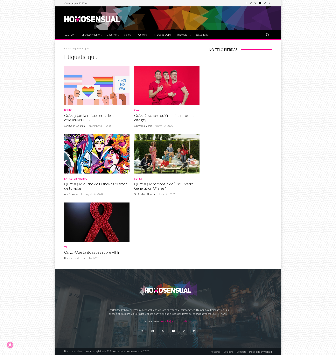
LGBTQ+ (69, 110)
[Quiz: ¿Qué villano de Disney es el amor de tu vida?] (97, 154)
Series (138, 178)
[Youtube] (260, 3)
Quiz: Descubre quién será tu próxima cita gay (164, 117)
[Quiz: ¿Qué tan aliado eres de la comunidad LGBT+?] (97, 85)
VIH (66, 247)
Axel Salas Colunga (74, 125)
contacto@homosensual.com (175, 321)
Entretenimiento (76, 178)
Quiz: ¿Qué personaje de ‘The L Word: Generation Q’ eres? (164, 186)
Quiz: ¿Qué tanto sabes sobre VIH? (91, 252)
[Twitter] (255, 3)
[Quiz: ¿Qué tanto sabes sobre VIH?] (97, 222)
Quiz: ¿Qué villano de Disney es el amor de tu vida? (95, 186)
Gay (136, 110)
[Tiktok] (183, 331)
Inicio (66, 48)
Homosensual (71, 258)
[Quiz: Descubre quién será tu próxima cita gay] (167, 85)
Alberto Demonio (143, 125)
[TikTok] (264, 3)
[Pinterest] (269, 3)
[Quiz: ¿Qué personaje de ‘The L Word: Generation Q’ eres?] (167, 154)
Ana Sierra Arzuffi (73, 194)
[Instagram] (250, 3)
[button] (267, 34)
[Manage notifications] (10, 345)
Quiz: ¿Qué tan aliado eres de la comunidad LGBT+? (89, 117)
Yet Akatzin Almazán (145, 194)
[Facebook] (246, 3)
